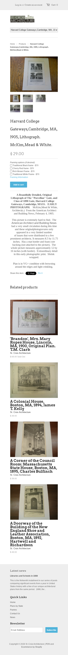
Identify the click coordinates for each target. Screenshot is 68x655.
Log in (18, 5)
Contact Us (15, 613)
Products (22, 44)
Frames (13, 610)
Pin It (40, 273)
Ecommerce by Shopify (31, 647)
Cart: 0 (54, 5)
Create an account (33, 5)
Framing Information (19, 177)
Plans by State (16, 606)
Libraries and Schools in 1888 (24, 576)
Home (13, 602)
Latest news (18, 570)
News (12, 617)
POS (48, 644)
